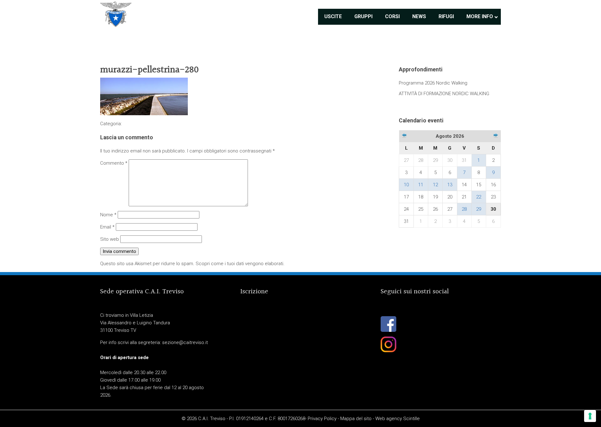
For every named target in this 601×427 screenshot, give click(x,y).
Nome (108, 215)
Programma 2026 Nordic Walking (433, 83)
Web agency (388, 418)
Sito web (109, 239)
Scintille (411, 418)
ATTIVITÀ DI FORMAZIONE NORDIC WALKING (444, 93)
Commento (113, 163)
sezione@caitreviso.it (185, 342)
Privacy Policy (322, 418)
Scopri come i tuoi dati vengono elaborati (239, 263)
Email (107, 227)
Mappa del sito (356, 418)
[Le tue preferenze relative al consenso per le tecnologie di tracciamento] (590, 416)
